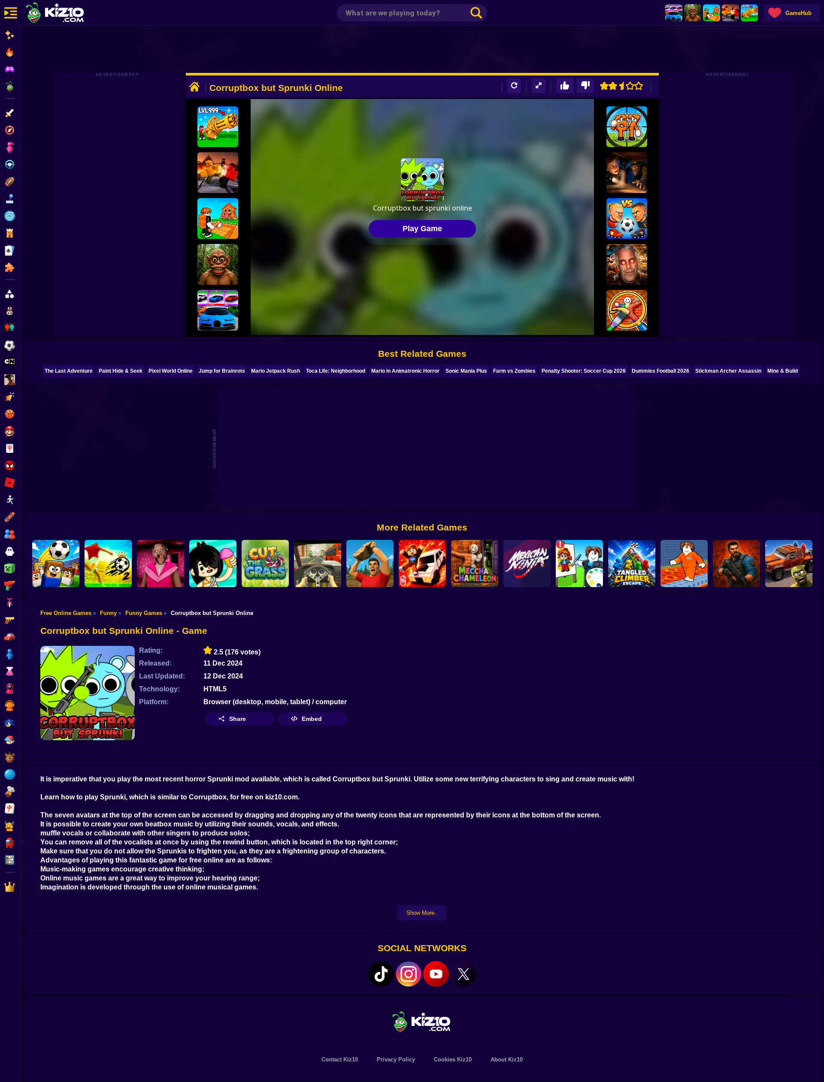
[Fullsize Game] (538, 85)
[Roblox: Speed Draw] (579, 563)
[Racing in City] (317, 563)
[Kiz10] (68, 14)
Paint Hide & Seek (120, 371)
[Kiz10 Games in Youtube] (436, 974)
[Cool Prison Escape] (684, 563)
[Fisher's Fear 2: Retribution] (626, 172)
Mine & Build (782, 371)
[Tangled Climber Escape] (631, 563)
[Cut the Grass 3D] (265, 563)
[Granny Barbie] (160, 563)
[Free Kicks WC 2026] (55, 563)
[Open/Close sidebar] (10, 12)
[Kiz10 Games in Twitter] (463, 974)
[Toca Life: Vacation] (212, 563)
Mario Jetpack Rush (275, 371)
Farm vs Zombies (514, 371)
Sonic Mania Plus (466, 371)
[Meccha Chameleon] (474, 563)
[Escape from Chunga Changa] (692, 12)
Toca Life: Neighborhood (335, 371)
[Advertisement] (422, 49)
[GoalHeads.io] (626, 218)
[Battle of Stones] (370, 563)
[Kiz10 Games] (422, 1021)
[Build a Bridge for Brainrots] (711, 12)
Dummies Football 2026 (660, 371)
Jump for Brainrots (222, 371)
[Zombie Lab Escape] (736, 563)
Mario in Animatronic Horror (405, 371)
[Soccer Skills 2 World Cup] (108, 563)
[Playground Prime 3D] (422, 563)
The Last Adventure (69, 371)
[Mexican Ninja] (527, 563)
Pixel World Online (170, 371)
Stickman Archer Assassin (728, 371)
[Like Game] (564, 85)
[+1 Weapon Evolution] (749, 12)
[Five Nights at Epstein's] (626, 264)
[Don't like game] (585, 85)
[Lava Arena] (730, 12)
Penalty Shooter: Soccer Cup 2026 (584, 371)
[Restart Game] (514, 85)
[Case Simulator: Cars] (673, 12)
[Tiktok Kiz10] (381, 974)
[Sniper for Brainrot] (626, 126)
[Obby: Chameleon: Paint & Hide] (626, 310)
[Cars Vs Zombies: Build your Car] (788, 563)
